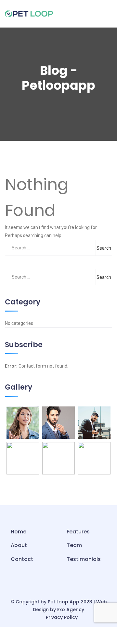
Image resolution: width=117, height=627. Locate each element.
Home (18, 531)
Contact (22, 559)
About (19, 545)
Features (78, 531)
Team (74, 545)
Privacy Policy (62, 617)
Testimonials (84, 559)
